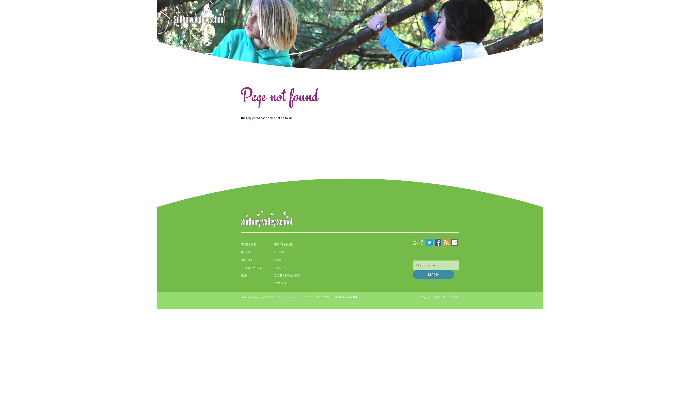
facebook (438, 242)
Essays (279, 252)
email (454, 242)
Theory (246, 252)
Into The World (251, 268)
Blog (244, 275)
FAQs (277, 260)
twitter (429, 242)
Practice (247, 260)
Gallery (279, 268)
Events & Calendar (287, 275)
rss (446, 242)
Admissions (248, 244)
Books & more (283, 244)
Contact (280, 283)
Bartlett (454, 297)
